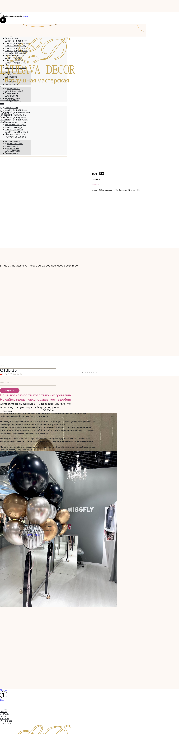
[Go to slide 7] (96, 372)
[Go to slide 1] (82, 372)
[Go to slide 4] (89, 372)
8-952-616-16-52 (9, 99)
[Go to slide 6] (93, 372)
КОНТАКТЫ (6, 115)
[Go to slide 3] (87, 372)
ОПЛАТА (4, 122)
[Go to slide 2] (85, 372)
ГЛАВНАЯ (5, 113)
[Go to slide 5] (91, 372)
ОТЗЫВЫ (4, 120)
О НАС (3, 117)
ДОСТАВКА (6, 111)
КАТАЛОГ (6, 107)
